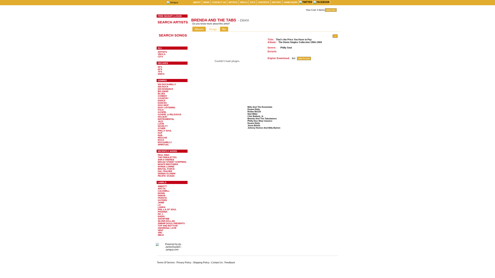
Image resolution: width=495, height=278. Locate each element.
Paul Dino (163, 155)
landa (161, 207)
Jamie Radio (291, 2)
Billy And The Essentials (260, 107)
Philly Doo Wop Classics (260, 121)
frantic (162, 198)
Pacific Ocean (166, 176)
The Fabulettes (167, 157)
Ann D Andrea (166, 159)
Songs (213, 29)
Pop (160, 133)
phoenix (162, 212)
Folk (161, 110)
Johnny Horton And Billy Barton (264, 128)
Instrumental (166, 119)
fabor (161, 195)
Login (178, 16)
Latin (161, 124)
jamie (161, 202)
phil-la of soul (167, 209)
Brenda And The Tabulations (262, 118)
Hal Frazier (165, 171)
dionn (161, 193)
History (276, 2)
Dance (161, 100)
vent (160, 230)
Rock (161, 140)
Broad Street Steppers (172, 162)
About (197, 2)
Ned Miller (253, 114)
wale (161, 235)
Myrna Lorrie (166, 166)
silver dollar (166, 221)
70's (160, 71)
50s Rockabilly (167, 84)
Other (161, 128)
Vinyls (244, 2)
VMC (160, 232)
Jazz (160, 121)
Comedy (162, 96)
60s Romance (165, 89)
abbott (162, 186)
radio (161, 216)
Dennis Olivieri (166, 173)
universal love (167, 228)
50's (160, 67)
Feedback (229, 262)
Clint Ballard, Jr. (256, 116)
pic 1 (160, 214)
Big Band (163, 91)
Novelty (163, 126)
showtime (163, 219)
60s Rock (163, 87)
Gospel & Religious (169, 114)
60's (160, 69)
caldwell (164, 191)
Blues (161, 93)
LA (159, 205)
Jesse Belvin (254, 125)
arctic (162, 188)
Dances (162, 103)
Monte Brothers (168, 164)
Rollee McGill (254, 111)
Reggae (162, 137)
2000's (161, 74)
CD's (252, 2)
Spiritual (163, 144)
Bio (224, 29)
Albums (199, 29)
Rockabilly (165, 142)
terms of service (166, 262)
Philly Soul (165, 131)
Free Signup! (165, 16)
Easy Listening (166, 107)
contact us (219, 2)
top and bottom (168, 226)
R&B (160, 135)
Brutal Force (166, 169)
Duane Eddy (254, 109)
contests (263, 2)
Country (163, 98)
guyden (162, 200)
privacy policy (184, 262)
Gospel (162, 112)
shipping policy (201, 262)
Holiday (162, 117)
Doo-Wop (163, 105)
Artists (232, 2)
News (206, 2)
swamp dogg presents (171, 223)
